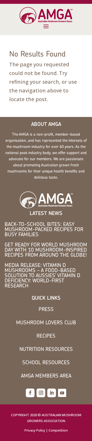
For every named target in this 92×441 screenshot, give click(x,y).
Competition (58, 430)
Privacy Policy (35, 430)
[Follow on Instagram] (41, 393)
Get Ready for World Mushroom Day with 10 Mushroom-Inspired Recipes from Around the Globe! (46, 249)
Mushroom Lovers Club (46, 322)
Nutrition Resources (46, 349)
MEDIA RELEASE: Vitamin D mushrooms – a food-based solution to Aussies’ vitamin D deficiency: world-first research (42, 275)
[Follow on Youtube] (62, 393)
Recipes (46, 335)
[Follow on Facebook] (30, 393)
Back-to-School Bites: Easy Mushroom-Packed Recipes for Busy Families (44, 229)
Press (46, 309)
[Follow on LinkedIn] (51, 393)
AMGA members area (46, 375)
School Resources (46, 362)
